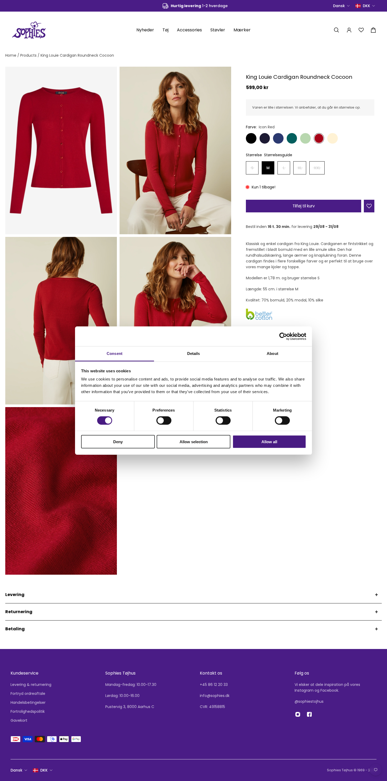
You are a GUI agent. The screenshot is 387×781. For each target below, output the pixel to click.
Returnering (18, 612)
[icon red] (319, 138)
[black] (251, 138)
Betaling (15, 629)
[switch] (163, 420)
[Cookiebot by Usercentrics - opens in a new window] (283, 336)
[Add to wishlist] (369, 206)
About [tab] (272, 353)
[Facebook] (309, 714)
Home (11, 55)
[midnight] (278, 138)
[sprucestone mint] (305, 138)
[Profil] (349, 30)
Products (29, 55)
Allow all (269, 442)
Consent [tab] (114, 353)
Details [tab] (193, 353)
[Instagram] (298, 714)
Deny (118, 442)
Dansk (16, 770)
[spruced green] (292, 138)
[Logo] (29, 30)
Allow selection (194, 442)
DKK (44, 770)
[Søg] (336, 30)
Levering (14, 595)
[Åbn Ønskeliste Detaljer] (361, 30)
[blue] (265, 138)
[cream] (332, 138)
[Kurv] (373, 30)
